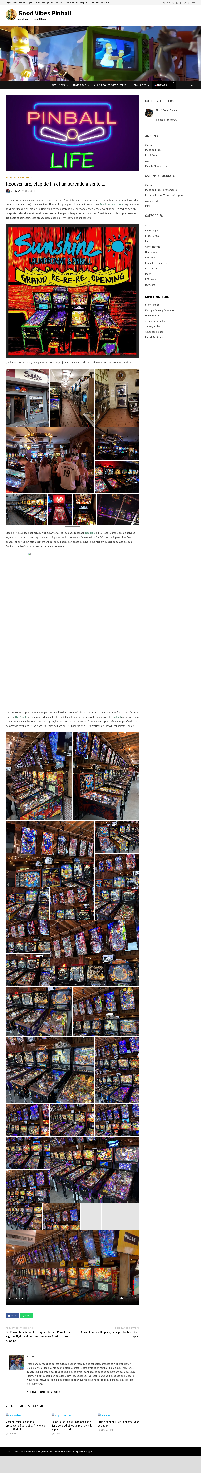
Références (151, 279)
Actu (8, 177)
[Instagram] (177, 2)
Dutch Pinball (152, 315)
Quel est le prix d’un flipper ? (20, 2)
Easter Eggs (151, 230)
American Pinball (154, 331)
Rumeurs (150, 284)
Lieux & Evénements (22, 177)
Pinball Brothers (154, 337)
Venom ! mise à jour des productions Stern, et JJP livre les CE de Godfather (25, 1425)
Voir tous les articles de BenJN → (43, 1391)
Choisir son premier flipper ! (49, 2)
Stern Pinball (152, 304)
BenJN (17, 191)
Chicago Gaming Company (159, 310)
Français (162, 85)
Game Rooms (152, 246)
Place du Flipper (153, 149)
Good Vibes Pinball (45, 13)
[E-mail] (193, 2)
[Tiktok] (181, 2)
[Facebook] (165, 2)
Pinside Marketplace (156, 166)
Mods (148, 274)
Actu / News (58, 85)
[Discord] (189, 2)
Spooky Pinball (153, 326)
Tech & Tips (140, 85)
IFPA (147, 206)
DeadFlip (90, 532)
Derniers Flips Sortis (100, 2)
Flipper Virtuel (152, 235)
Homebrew (151, 252)
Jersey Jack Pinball (155, 321)
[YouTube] (169, 2)
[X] (173, 2)
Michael (116, 717)
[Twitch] (185, 2)
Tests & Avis (79, 85)
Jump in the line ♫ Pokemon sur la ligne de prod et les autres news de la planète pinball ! (72, 1425)
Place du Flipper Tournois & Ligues (164, 195)
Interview (150, 257)
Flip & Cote (162, 110)
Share (14, 1315)
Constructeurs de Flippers (76, 2)
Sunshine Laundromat (112, 204)
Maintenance (152, 268)
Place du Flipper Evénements (161, 189)
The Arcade (21, 717)
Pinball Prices (163, 119)
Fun (147, 241)
